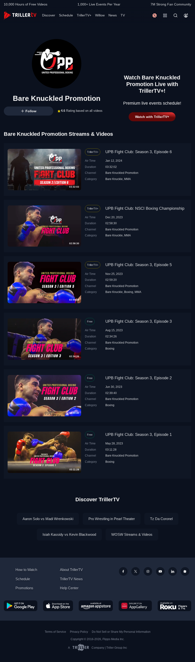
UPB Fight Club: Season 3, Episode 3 (138, 321)
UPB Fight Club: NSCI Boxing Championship (144, 208)
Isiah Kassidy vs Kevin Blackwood (69, 534)
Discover (48, 15)
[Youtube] (160, 571)
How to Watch (26, 570)
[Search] (175, 15)
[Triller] (185, 571)
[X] (135, 571)
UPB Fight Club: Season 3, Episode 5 (138, 265)
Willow (100, 15)
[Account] (186, 15)
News (112, 15)
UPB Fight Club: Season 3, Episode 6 (138, 152)
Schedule (66, 15)
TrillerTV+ (84, 15)
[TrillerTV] (20, 15)
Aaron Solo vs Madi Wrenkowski (48, 519)
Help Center (69, 588)
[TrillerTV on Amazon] (96, 605)
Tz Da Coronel (161, 519)
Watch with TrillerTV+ (152, 117)
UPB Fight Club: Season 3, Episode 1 (138, 434)
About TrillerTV (71, 570)
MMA (127, 178)
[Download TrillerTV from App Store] (58, 605)
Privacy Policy (79, 631)
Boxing (128, 291)
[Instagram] (148, 571)
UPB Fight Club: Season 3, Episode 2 (138, 378)
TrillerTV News (71, 579)
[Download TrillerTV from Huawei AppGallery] (135, 605)
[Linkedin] (172, 571)
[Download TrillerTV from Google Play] (20, 605)
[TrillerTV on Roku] (174, 605)
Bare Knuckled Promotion (121, 172)
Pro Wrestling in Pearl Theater (111, 519)
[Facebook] (123, 571)
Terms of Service (55, 631)
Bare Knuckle (114, 178)
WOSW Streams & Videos (131, 534)
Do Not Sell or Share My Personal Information (121, 631)
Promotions (24, 588)
